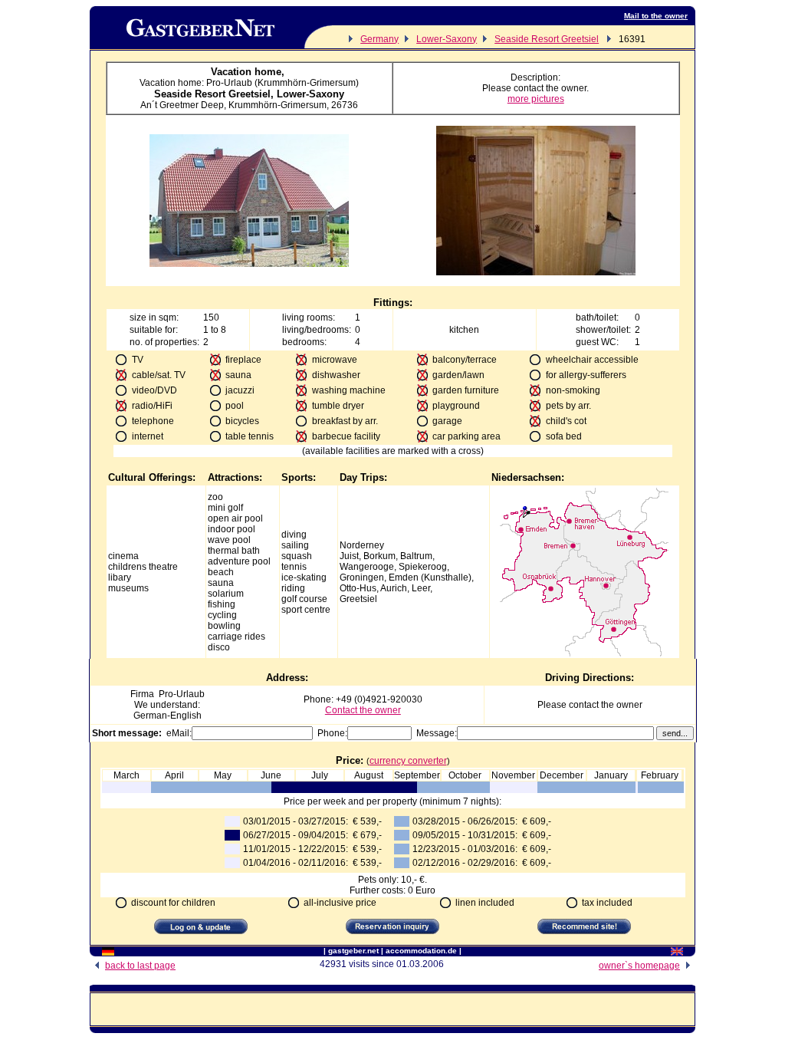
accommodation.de (421, 950)
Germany (379, 39)
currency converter (408, 760)
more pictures (535, 99)
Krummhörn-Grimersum (277, 105)
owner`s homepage (639, 965)
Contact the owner (363, 710)
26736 (344, 105)
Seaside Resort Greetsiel (546, 39)
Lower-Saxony (446, 39)
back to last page (140, 965)
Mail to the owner (656, 16)
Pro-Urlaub (182, 694)
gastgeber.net (353, 950)
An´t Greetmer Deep (182, 105)
